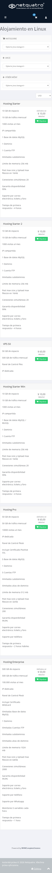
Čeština (37, 868)
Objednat (42, 121)
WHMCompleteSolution (31, 848)
